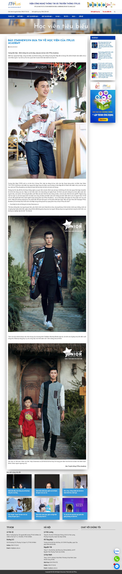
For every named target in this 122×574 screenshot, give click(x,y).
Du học (58, 16)
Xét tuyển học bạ (95, 11)
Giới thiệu (20, 16)
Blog (73, 16)
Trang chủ (11, 16)
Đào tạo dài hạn (47, 16)
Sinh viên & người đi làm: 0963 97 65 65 (18, 11)
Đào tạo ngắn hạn (32, 16)
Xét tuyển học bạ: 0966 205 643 (40, 11)
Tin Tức (66, 16)
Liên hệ (81, 16)
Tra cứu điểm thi (107, 11)
